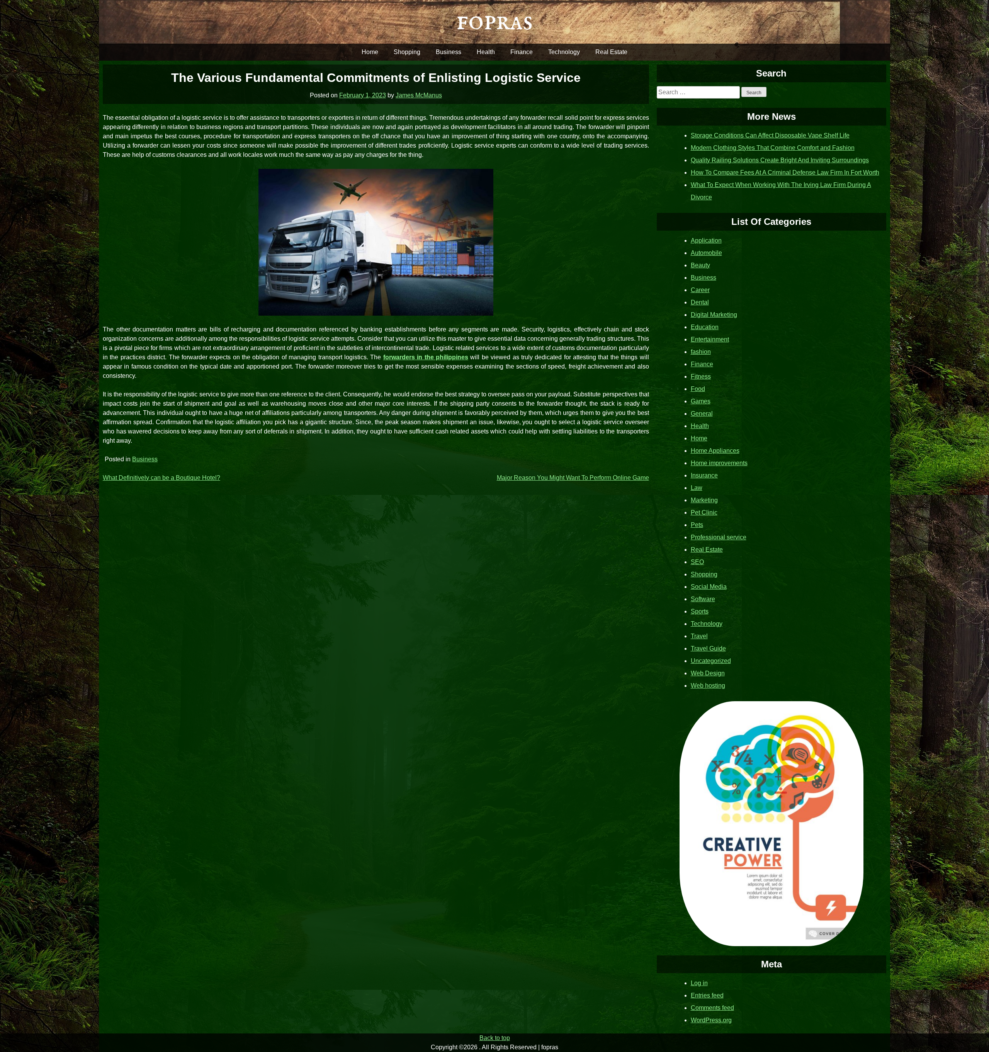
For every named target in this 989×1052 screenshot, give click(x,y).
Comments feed (712, 1007)
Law (696, 487)
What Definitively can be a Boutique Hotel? (161, 477)
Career (700, 290)
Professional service (718, 537)
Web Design (708, 673)
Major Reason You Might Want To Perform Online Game (573, 477)
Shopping (407, 52)
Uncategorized (711, 661)
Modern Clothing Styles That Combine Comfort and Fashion (773, 147)
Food (698, 389)
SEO (697, 562)
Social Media (709, 586)
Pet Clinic (704, 512)
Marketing (704, 500)
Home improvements (719, 463)
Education (705, 327)
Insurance (704, 475)
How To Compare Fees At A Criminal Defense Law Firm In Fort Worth (785, 172)
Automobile (706, 253)
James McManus (419, 95)
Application (706, 240)
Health (486, 52)
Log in (699, 983)
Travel (699, 636)
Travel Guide (708, 648)
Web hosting (708, 685)
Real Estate (611, 52)
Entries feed (707, 995)
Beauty (700, 265)
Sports (700, 611)
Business (448, 52)
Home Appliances (715, 450)
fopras (494, 21)
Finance (521, 52)
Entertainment (710, 339)
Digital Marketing (714, 314)
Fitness (701, 376)
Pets (697, 525)
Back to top (494, 1038)
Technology (564, 52)
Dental (700, 302)
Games (700, 401)
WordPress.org (711, 1020)
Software (703, 599)
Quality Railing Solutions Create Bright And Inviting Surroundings (780, 160)
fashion (701, 351)
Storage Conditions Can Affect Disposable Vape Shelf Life (770, 135)
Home (370, 52)
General (702, 413)
